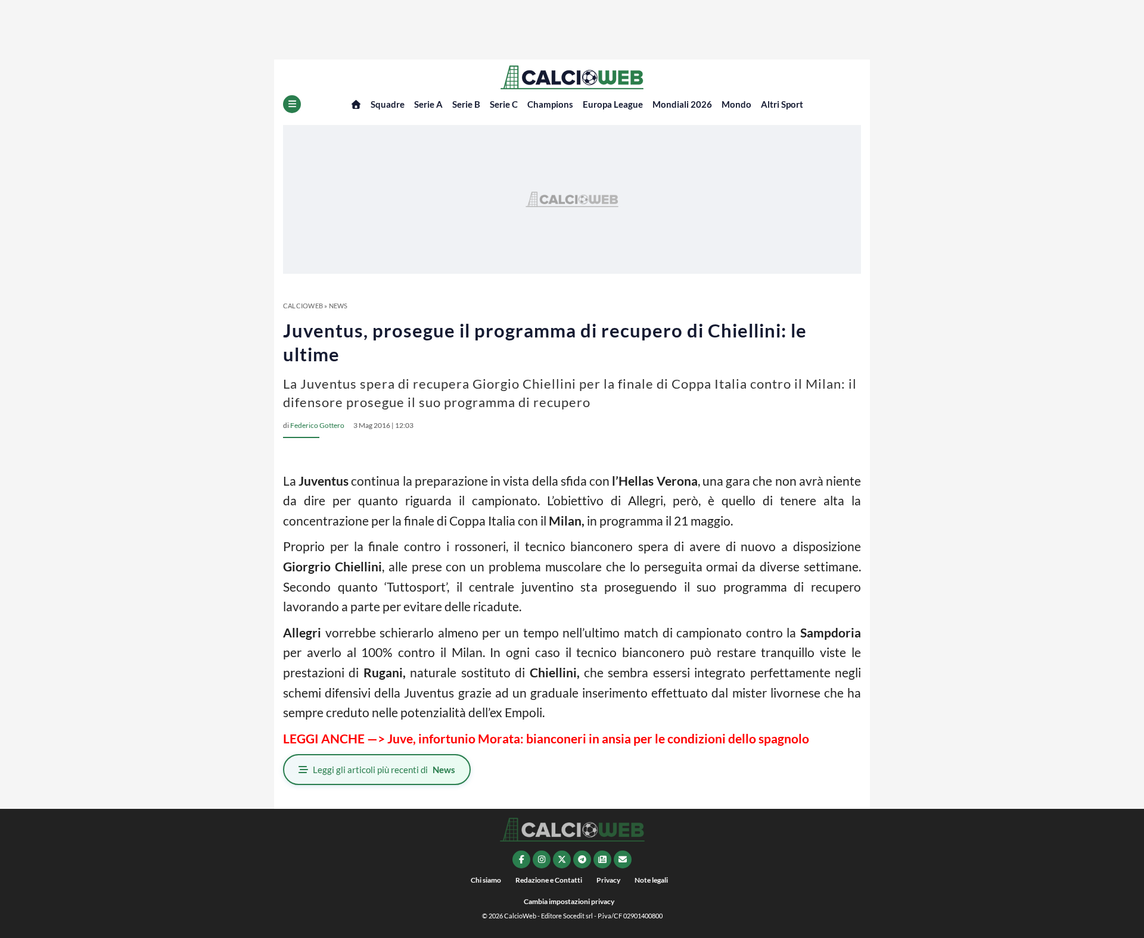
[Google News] (602, 859)
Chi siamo (486, 880)
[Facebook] (521, 859)
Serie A (428, 104)
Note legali (651, 880)
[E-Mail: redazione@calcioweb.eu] (623, 859)
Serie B (466, 104)
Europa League (613, 104)
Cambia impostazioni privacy (569, 901)
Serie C (504, 104)
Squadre (388, 104)
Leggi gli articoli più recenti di (384, 769)
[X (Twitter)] (562, 859)
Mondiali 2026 (682, 104)
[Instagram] (542, 859)
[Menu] (292, 104)
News (338, 305)
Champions (550, 104)
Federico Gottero (317, 425)
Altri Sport (782, 104)
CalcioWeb (303, 305)
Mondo (736, 104)
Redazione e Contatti (548, 880)
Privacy (608, 880)
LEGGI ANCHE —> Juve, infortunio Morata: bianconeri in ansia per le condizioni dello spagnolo (546, 738)
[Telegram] (582, 859)
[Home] (356, 104)
